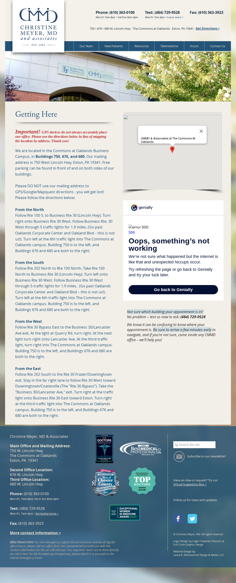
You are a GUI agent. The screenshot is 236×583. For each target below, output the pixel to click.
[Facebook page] (178, 518)
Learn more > (175, 17)
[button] (141, 46)
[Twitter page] (192, 518)
